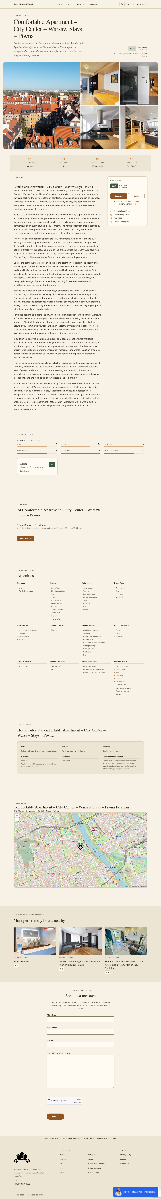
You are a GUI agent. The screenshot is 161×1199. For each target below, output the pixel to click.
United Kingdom (94, 1168)
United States (93, 1173)
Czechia (63, 1159)
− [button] (17, 819)
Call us (136, 196)
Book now (119, 196)
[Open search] (122, 4)
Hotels (58, 4)
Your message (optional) (59, 1053)
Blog (69, 4)
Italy (61, 1168)
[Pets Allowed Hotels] (34, 1157)
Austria (62, 1155)
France (62, 1164)
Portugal (91, 1155)
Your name (52, 1015)
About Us (80, 4)
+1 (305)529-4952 (22, 1184)
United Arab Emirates (96, 1164)
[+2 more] (139, 127)
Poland (62, 1173)
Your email (52, 1028)
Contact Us (94, 4)
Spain (90, 1159)
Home (47, 1138)
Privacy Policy (125, 1155)
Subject (51, 1040)
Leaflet (126, 886)
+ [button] (17, 815)
